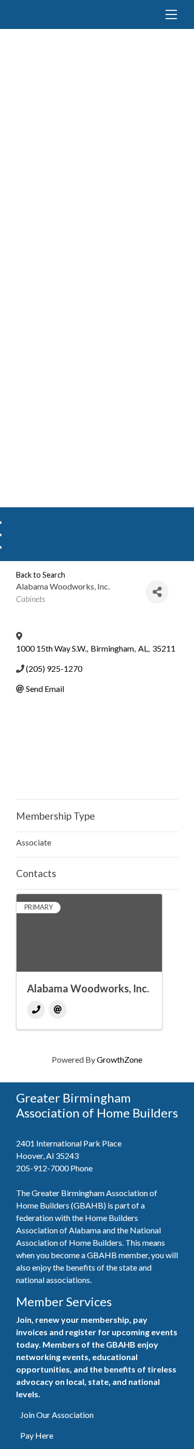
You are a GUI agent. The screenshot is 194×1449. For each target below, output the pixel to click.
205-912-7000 (42, 1168)
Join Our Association (57, 1415)
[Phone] (36, 1010)
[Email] (58, 1010)
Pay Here (36, 1435)
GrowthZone (119, 1059)
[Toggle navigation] (171, 14)
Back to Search (40, 574)
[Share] (157, 591)
